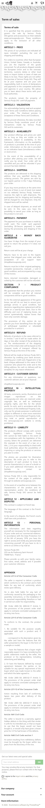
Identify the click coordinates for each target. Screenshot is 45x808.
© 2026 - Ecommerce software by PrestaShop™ (21, 805)
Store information (9, 801)
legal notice (20, 776)
